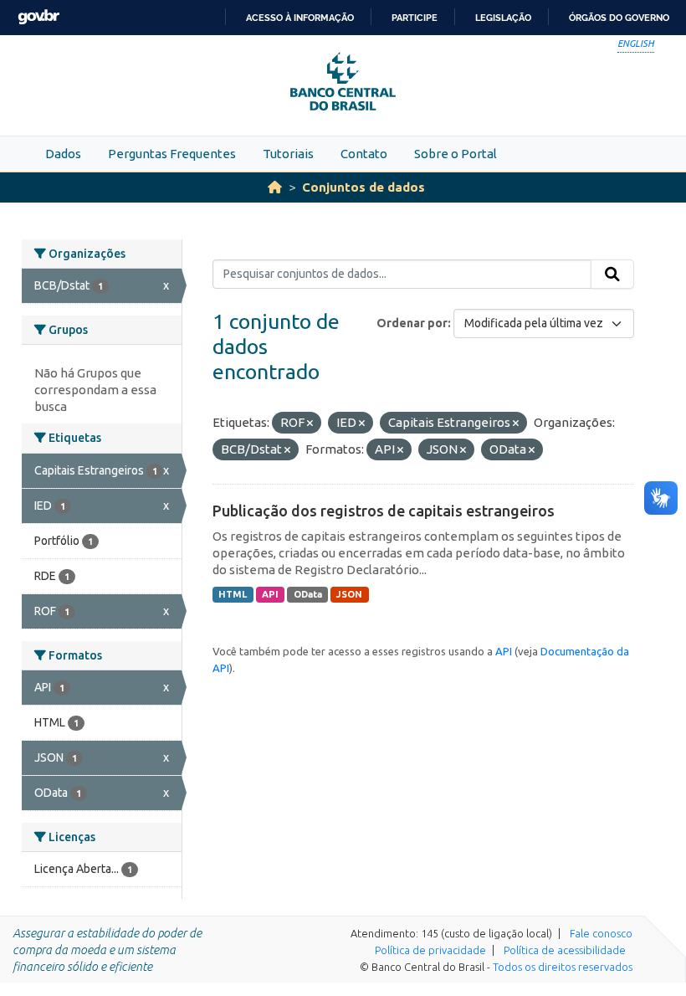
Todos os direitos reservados (562, 967)
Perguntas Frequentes (172, 153)
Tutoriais (288, 153)
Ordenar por (412, 323)
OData (308, 594)
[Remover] (310, 423)
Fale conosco (601, 933)
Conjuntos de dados (363, 187)
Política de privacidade (430, 950)
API (270, 594)
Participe (415, 17)
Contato (363, 153)
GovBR (38, 17)
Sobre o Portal (455, 153)
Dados (63, 153)
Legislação (503, 17)
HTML (232, 594)
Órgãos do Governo (619, 17)
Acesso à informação (300, 17)
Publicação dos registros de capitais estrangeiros (383, 510)
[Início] (275, 187)
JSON (349, 594)
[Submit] (612, 274)
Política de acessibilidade (565, 950)
